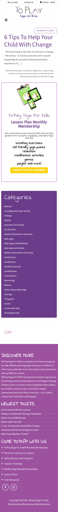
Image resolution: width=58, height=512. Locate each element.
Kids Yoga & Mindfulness (16, 243)
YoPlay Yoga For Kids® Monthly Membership (26, 447)
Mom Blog (9, 280)
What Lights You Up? (11, 421)
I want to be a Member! (29, 170)
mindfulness (10, 271)
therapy (8, 294)
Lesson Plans (11, 474)
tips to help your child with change (41, 76)
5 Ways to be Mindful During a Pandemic (21, 413)
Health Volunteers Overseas (18, 234)
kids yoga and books (14, 247)
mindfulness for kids (45, 73)
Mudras (7, 284)
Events (7, 220)
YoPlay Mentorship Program (18, 458)
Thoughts (9, 298)
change (26, 70)
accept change (47, 70)
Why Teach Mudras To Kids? (15, 433)
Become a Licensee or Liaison (19, 452)
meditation (10, 257)
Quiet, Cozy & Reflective (13, 417)
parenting (23, 76)
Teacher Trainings (13, 463)
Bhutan (8, 206)
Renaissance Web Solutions (36, 504)
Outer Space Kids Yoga (15, 289)
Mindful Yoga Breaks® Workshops (21, 468)
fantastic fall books (14, 224)
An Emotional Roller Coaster (16, 409)
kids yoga (9, 238)
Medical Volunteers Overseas (18, 252)
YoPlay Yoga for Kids (29, 12)
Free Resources (11, 479)
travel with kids (12, 308)
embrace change (15, 73)
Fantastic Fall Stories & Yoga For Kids (19, 429)
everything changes (29, 73)
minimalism (10, 275)
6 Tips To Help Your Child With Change (28, 40)
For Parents (10, 229)
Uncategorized (35, 70)
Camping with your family (17, 210)
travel (7, 303)
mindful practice (12, 266)
